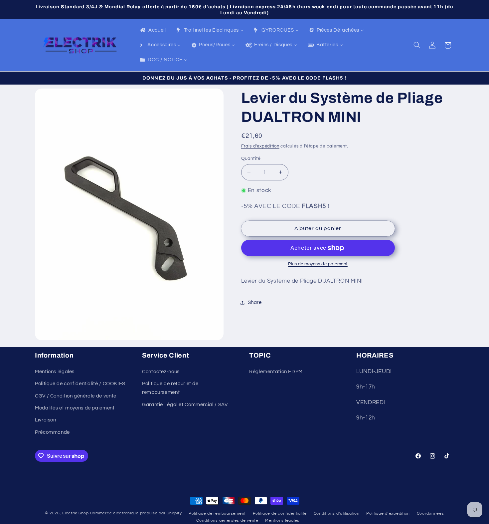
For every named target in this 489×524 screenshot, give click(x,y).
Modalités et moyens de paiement (75, 407)
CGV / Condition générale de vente (75, 395)
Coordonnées (430, 513)
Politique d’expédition (388, 513)
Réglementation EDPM (276, 371)
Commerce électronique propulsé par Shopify (136, 513)
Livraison (45, 419)
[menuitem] (152, 30)
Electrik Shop (75, 513)
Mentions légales (55, 371)
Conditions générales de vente (227, 520)
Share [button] (255, 302)
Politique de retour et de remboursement (170, 388)
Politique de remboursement (217, 513)
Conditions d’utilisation (337, 513)
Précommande (52, 432)
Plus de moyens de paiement (318, 264)
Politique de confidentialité (280, 513)
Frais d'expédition (260, 146)
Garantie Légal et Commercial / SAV (185, 404)
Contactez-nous (161, 371)
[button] (417, 45)
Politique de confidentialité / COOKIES (80, 383)
